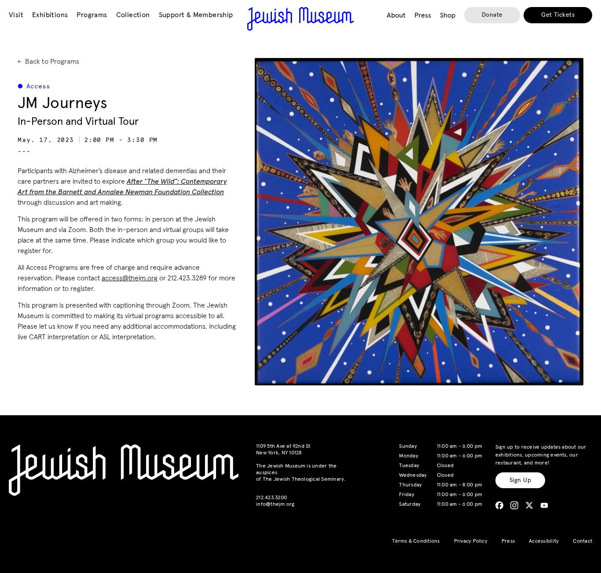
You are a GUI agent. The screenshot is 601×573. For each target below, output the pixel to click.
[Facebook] (499, 505)
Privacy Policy (470, 541)
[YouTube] (544, 505)
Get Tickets (558, 15)
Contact (582, 541)
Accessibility (544, 541)
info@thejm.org (275, 504)
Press (508, 541)
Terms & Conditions (416, 541)
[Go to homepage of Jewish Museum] (300, 19)
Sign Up (520, 480)
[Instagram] (514, 505)
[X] (529, 505)
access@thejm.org (130, 278)
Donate (492, 15)
